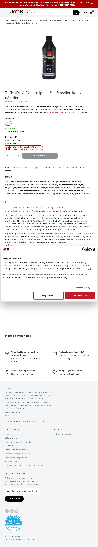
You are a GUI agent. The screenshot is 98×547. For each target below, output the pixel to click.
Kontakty (9, 446)
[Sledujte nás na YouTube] (16, 511)
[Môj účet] (85, 12)
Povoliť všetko (80, 296)
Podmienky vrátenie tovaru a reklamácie (24, 466)
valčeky (49, 208)
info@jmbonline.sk (14, 421)
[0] (90, 12)
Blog (7, 434)
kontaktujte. (39, 421)
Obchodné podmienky (16, 450)
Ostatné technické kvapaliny (63, 20)
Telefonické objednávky (16, 458)
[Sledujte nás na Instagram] (12, 511)
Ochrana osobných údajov (17, 454)
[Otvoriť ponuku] (6, 12)
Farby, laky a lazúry (13, 20)
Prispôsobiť (47, 296)
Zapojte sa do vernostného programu (27, 149)
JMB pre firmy (12, 438)
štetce (42, 208)
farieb (51, 112)
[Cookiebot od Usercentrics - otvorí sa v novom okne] (84, 249)
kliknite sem (36, 539)
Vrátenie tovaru (12, 462)
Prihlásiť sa (14, 499)
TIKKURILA (9, 102)
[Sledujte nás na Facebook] (7, 511)
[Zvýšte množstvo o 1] (18, 156)
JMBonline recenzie (62, 434)
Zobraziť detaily (82, 288)
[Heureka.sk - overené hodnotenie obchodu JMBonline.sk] (13, 516)
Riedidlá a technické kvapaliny (36, 20)
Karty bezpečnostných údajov (19, 442)
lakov (63, 112)
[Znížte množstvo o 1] (7, 156)
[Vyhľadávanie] (76, 12)
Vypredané (39, 155)
